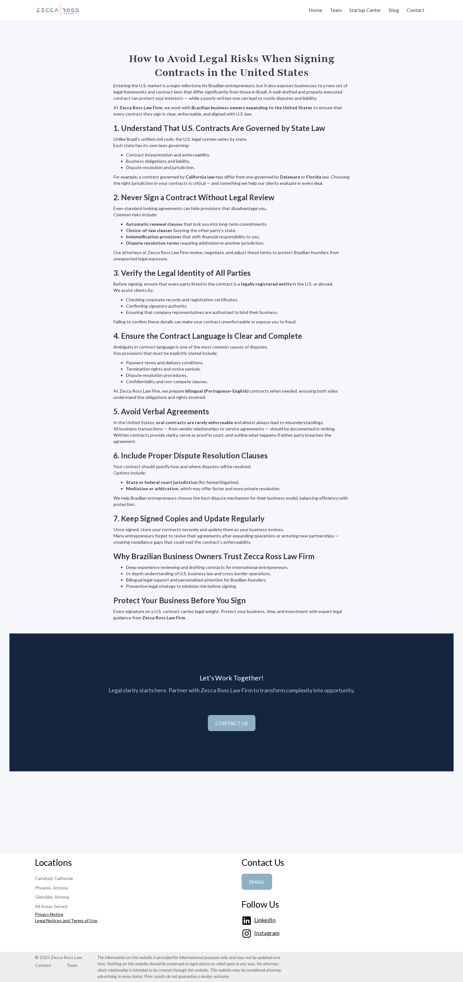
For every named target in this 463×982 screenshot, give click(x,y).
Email (257, 882)
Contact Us (231, 723)
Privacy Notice (49, 914)
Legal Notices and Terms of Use (66, 920)
